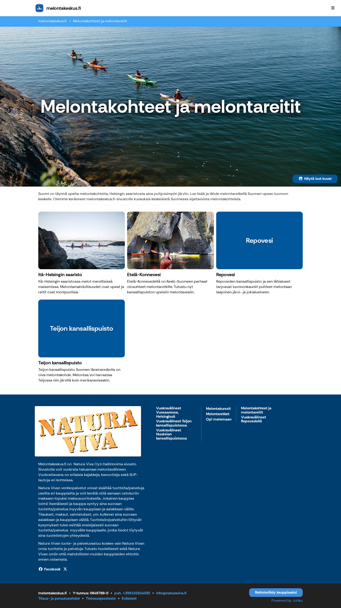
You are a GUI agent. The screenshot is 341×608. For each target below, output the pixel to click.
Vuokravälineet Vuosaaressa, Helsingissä (168, 412)
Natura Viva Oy (87, 464)
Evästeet (129, 598)
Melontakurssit (218, 409)
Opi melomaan (219, 419)
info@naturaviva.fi (171, 593)
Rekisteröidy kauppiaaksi (276, 592)
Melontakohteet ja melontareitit (100, 21)
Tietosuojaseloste (101, 598)
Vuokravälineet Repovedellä (253, 419)
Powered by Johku (287, 600)
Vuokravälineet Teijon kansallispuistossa (174, 423)
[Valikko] (333, 8)
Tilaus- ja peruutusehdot (59, 598)
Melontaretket (217, 414)
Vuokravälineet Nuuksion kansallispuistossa (171, 434)
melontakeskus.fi (52, 21)
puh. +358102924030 (132, 593)
